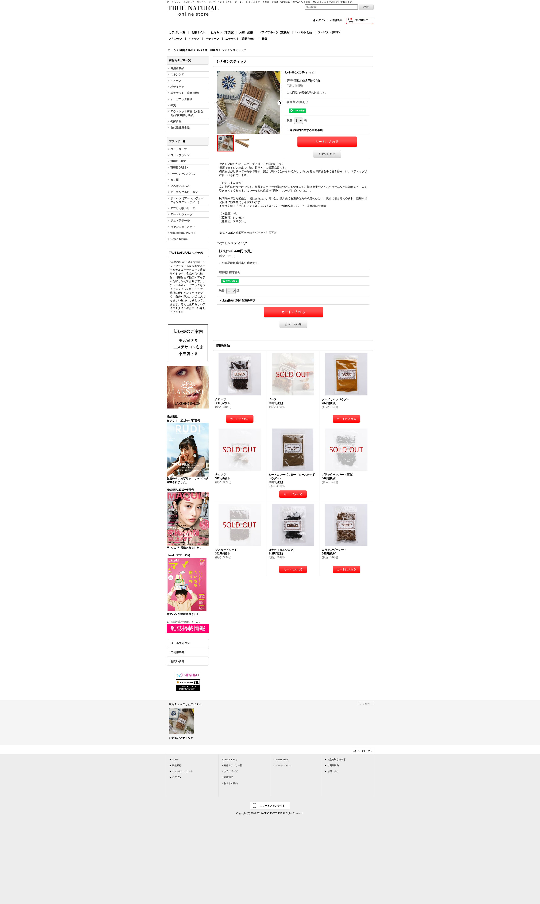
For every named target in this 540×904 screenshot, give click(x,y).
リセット (367, 703)
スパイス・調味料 (329, 32)
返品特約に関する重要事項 (306, 130)
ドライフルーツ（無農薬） (275, 32)
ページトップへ (364, 751)
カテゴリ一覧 (177, 32)
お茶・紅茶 (246, 32)
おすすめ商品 (231, 783)
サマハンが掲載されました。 (184, 547)
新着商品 (228, 777)
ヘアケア (194, 38)
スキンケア (175, 38)
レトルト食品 (303, 32)
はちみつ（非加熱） (223, 32)
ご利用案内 (177, 652)
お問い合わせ (327, 153)
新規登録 (337, 20)
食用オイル (198, 32)
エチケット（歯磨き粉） (240, 38)
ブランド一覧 (231, 771)
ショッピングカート (182, 771)
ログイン (320, 20)
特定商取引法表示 (336, 759)
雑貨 (264, 38)
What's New (281, 759)
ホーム (175, 759)
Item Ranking (230, 759)
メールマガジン (180, 643)
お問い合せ (177, 661)
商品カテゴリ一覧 (233, 765)
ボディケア (212, 38)
